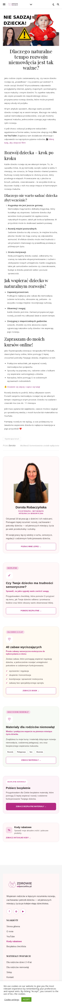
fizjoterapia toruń (12, 439)
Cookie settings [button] (11, 999)
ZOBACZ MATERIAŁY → (31, 760)
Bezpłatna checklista (16, 946)
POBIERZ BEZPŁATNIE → (31, 611)
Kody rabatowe (14, 941)
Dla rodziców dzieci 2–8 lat (19, 962)
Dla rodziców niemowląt (17, 967)
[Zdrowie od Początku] (20, 884)
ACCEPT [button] (26, 999)
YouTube (10, 936)
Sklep (9, 972)
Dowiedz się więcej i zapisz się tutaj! (23, 387)
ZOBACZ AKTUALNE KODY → (18, 838)
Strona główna (13, 926)
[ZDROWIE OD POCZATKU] (13, 4)
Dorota (12, 445)
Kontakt (10, 977)
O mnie (9, 931)
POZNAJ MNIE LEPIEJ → (31, 547)
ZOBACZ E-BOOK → (31, 691)
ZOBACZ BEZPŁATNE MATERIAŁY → (31, 806)
